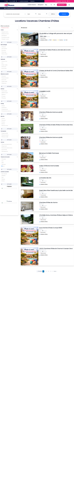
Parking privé (4, 107)
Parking (2, 103)
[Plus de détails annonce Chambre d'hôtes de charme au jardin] (27, 116)
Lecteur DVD (4, 68)
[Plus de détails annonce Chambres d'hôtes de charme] (27, 206)
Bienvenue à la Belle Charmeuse (49, 153)
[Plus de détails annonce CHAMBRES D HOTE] (29, 99)
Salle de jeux (4, 83)
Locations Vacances (32, 4)
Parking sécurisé (5, 109)
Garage (3, 105)
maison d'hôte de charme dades (49, 166)
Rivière (3, 166)
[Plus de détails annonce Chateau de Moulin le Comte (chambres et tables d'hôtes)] (29, 78)
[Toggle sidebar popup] (69, 4)
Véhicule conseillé (5, 136)
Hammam (4, 120)
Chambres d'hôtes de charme (48, 202)
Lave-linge (4, 50)
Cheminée (4, 76)
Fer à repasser (4, 48)
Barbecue (3, 94)
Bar (2, 177)
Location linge (4, 149)
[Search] (51, 5)
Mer (3, 162)
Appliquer (9, 42)
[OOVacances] (9, 5)
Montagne (4, 164)
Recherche (32, 1)
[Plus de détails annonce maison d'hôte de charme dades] (27, 168)
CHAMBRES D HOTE (44, 91)
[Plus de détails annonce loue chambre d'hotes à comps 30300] (29, 236)
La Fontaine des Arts (45, 178)
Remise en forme (5, 125)
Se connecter (58, 1)
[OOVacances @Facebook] (67, 1)
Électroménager (4, 44)
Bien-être (2, 116)
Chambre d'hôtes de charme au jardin (50, 112)
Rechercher (64, 14)
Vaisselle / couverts (5, 39)
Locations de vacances (23, 1)
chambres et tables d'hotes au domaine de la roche (55, 50)
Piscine (3, 123)
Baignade (3, 175)
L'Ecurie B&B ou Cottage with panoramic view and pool (55, 33)
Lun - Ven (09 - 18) (13, 1)
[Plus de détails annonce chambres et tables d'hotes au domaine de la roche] (29, 58)
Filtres (53, 14)
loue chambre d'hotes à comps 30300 (50, 228)
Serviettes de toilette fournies (7, 147)
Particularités (3, 131)
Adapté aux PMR (5, 133)
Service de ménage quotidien (7, 144)
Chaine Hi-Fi (4, 66)
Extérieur (2, 88)
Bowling (3, 179)
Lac (3, 160)
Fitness (3, 118)
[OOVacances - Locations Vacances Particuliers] (4, 8)
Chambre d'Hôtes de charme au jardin (50, 137)
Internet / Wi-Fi (4, 61)
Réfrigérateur (4, 35)
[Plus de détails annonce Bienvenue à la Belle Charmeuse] (27, 157)
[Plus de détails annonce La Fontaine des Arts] (27, 181)
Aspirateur (4, 46)
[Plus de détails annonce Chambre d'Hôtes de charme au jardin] (25, 143)
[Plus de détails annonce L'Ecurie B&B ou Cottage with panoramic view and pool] (29, 39)
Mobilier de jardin (5, 92)
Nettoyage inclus (5, 151)
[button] (54, 5)
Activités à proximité (5, 171)
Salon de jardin (4, 90)
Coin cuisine (4, 79)
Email (7, 1)
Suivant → (55, 271)
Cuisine (2, 29)
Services (2, 142)
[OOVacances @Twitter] (69, 1)
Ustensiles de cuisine (5, 37)
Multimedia (3, 59)
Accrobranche (4, 173)
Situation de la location (5, 156)
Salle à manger (4, 81)
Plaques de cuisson (5, 33)
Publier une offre (61, 4)
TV (2, 63)
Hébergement (40, 4)
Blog (46, 4)
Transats (3, 96)
